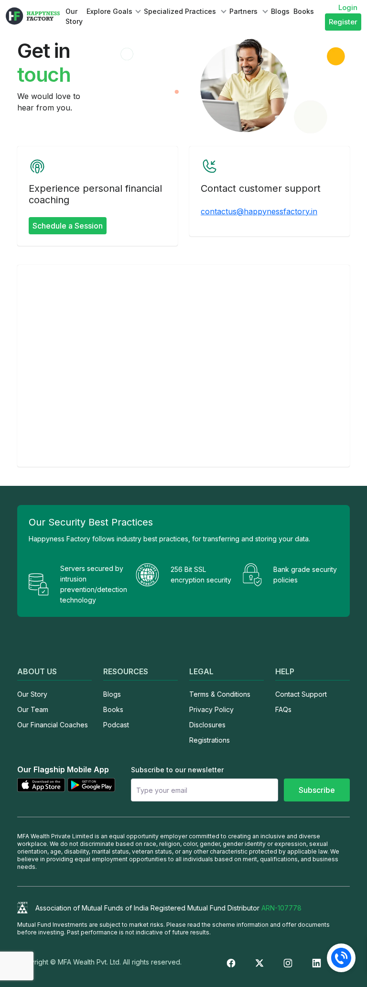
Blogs (280, 11)
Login (347, 7)
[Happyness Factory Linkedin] (316, 962)
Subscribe (317, 790)
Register (343, 21)
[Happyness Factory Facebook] (231, 962)
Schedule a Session (67, 225)
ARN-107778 (281, 908)
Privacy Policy (211, 709)
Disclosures (207, 725)
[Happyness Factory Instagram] (287, 962)
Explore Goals (109, 11)
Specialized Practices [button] (181, 11)
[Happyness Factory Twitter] (259, 962)
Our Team (32, 709)
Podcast (116, 725)
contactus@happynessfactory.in (259, 211)
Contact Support (301, 694)
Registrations (209, 740)
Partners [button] (244, 11)
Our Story (74, 16)
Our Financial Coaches (52, 725)
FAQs (283, 709)
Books (303, 11)
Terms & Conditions (219, 694)
